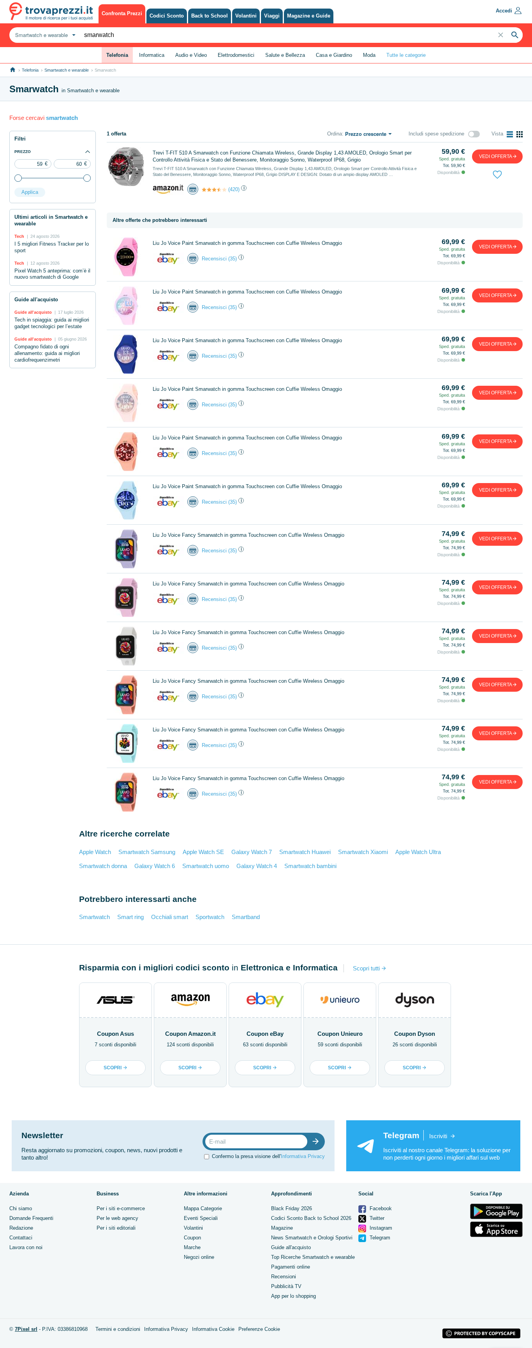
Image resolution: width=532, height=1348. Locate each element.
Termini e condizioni (117, 1329)
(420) (234, 189)
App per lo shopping (293, 1296)
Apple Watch (95, 852)
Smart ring (130, 917)
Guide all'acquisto (291, 1247)
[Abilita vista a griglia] (519, 134)
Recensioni (283, 1276)
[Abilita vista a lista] (510, 134)
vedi (495, 156)
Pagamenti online (290, 1267)
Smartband (246, 917)
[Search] (515, 35)
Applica (29, 192)
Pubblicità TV (286, 1286)
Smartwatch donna (103, 866)
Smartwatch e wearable (66, 70)
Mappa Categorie (203, 1208)
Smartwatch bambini (310, 866)
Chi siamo (20, 1208)
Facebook (380, 1208)
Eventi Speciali (201, 1218)
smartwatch (62, 117)
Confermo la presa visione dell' (268, 1156)
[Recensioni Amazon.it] (214, 189)
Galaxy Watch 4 (256, 866)
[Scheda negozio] (168, 189)
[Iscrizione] (317, 1141)
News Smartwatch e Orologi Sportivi (311, 1238)
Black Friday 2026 (291, 1208)
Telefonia (30, 70)
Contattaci (20, 1238)
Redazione (21, 1228)
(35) (232, 259)
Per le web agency (117, 1218)
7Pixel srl (26, 1329)
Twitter (376, 1218)
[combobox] (44, 35)
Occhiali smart (169, 917)
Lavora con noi (25, 1247)
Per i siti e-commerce (121, 1208)
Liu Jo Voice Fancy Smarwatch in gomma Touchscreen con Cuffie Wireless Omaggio (248, 535)
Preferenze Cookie (259, 1329)
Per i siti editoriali (116, 1228)
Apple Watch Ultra (418, 852)
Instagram (380, 1228)
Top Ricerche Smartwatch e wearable (313, 1257)
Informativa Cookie (213, 1329)
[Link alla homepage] (12, 70)
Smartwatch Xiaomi (363, 852)
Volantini (193, 1228)
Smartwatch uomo (205, 866)
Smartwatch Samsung (146, 852)
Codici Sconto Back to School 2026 (311, 1218)
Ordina (334, 134)
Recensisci (214, 259)
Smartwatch (94, 917)
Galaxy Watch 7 (251, 852)
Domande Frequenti (31, 1218)
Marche (192, 1247)
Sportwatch (210, 917)
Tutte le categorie (406, 55)
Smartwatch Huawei (305, 852)
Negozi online (199, 1257)
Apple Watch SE (203, 852)
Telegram (379, 1238)
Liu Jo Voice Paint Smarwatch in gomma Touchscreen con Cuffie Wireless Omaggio (247, 243)
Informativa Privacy (303, 1156)
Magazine (282, 1228)
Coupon (192, 1238)
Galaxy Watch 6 (154, 866)
